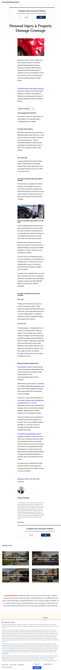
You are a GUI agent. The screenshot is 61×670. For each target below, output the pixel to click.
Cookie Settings (47, 664)
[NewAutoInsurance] (10, 2)
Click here (20, 479)
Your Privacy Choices (7, 667)
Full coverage (21, 367)
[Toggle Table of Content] (32, 108)
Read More (20, 522)
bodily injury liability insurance (34, 88)
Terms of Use (13, 664)
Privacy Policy (5, 664)
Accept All (37, 667)
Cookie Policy (5, 653)
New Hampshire (35, 386)
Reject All (37, 664)
